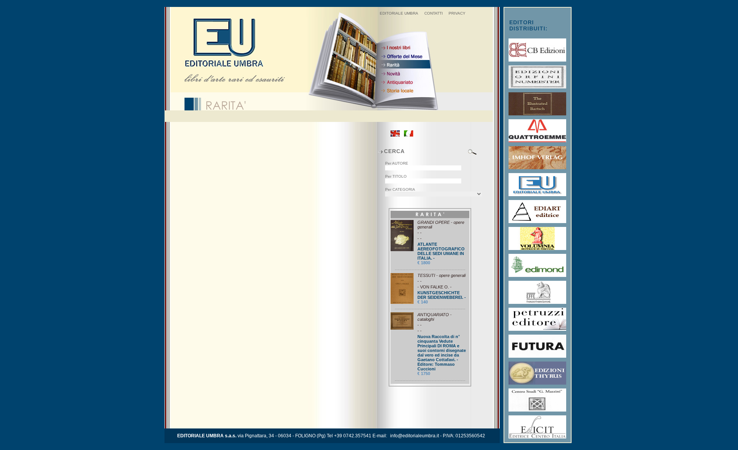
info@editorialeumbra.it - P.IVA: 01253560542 (437, 435)
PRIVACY (457, 13)
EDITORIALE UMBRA (399, 13)
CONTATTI (433, 13)
